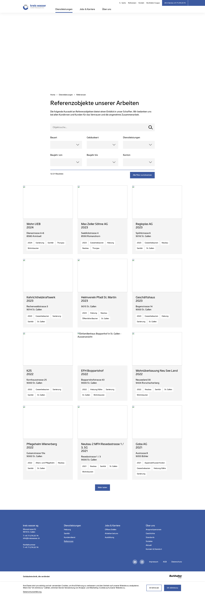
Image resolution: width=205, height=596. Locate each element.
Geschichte (150, 534)
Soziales (149, 541)
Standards (150, 537)
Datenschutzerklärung (32, 592)
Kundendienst (69, 537)
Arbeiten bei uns (111, 534)
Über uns (106, 9)
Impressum (153, 562)
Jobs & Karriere (87, 9)
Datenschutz (176, 562)
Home (52, 95)
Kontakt (141, 3)
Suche (124, 3)
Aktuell (148, 545)
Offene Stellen (110, 530)
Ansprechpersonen (153, 530)
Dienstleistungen (63, 9)
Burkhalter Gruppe (153, 3)
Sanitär (67, 534)
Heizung (67, 530)
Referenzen (132, 3)
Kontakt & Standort (154, 549)
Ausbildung (109, 537)
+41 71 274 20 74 (31, 536)
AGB (165, 562)
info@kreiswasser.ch (31, 538)
